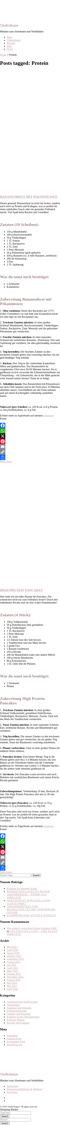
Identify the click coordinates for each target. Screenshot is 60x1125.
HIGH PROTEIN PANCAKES (21, 590)
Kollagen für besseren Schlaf (22, 888)
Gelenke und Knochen (18, 1013)
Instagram (48, 415)
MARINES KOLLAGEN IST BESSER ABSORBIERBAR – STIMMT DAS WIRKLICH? (28, 894)
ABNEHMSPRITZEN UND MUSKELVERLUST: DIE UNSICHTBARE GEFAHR (31, 909)
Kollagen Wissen (15, 1019)
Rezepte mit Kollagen (18, 1022)
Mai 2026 (12, 947)
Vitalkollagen (9, 25)
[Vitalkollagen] (16, 18)
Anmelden (12, 1035)
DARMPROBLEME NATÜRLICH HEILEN (31, 915)
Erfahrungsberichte (17, 1010)
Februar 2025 (14, 974)
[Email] (30, 446)
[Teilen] (30, 457)
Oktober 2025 (14, 956)
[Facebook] (30, 425)
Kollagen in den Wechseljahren (23, 1016)
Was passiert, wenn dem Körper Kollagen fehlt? (32, 928)
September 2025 (15, 959)
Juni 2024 (12, 983)
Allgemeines (13, 1004)
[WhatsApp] (30, 430)
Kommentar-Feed (16, 1041)
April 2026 (12, 950)
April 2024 (12, 989)
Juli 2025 (11, 965)
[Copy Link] (30, 452)
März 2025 (12, 971)
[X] (30, 436)
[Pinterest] (30, 441)
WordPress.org (14, 1044)
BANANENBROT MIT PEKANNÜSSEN (28, 197)
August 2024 (13, 980)
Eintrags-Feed (14, 1038)
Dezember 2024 (15, 977)
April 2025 (12, 968)
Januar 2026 (13, 953)
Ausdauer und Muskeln (19, 1007)
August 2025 (13, 962)
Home (3, 54)
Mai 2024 (12, 986)
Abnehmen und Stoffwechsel (22, 1001)
